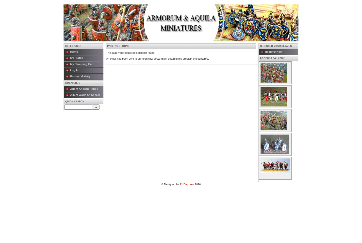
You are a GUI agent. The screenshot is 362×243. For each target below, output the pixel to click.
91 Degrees (187, 184)
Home (74, 51)
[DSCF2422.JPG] (274, 81)
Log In (74, 70)
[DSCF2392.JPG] (274, 129)
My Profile (76, 57)
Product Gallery (80, 76)
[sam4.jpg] (274, 105)
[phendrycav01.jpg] (275, 172)
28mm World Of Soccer (85, 94)
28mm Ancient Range (84, 88)
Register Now (273, 51)
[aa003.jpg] (275, 153)
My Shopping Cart (82, 64)
